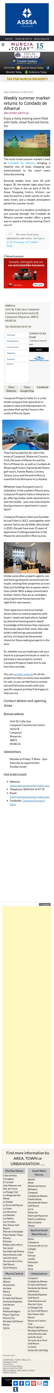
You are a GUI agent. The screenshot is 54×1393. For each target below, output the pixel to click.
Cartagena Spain (10, 1362)
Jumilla (31, 1258)
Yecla (30, 1268)
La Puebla (8, 1201)
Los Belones (9, 1215)
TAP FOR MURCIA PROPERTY (27, 79)
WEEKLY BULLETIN (41, 39)
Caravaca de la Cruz (38, 1245)
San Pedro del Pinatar (13, 1251)
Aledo (31, 1182)
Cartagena (8, 1178)
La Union (7, 1208)
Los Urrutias (9, 1221)
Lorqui (6, 1308)
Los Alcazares (10, 1211)
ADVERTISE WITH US (23, 39)
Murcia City (9, 1318)
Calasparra (33, 1242)
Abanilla (7, 1278)
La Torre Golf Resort (13, 1205)
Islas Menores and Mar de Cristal (12, 1187)
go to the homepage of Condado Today (26, 241)
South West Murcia (39, 1172)
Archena (7, 1288)
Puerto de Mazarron (38, 1215)
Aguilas (31, 1179)
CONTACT (9, 39)
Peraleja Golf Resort (13, 1321)
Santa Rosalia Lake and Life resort (12, 1256)
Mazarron (33, 1212)
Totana (31, 1225)
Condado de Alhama (21, 163)
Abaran (6, 1281)
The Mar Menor (14, 1170)
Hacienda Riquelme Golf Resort (12, 1303)
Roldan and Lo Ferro (13, 1244)
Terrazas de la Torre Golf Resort (12, 1263)
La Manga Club (10, 1192)
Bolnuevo (32, 1189)
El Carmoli (8, 1182)
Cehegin (32, 1249)
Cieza (30, 1252)
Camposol (33, 1192)
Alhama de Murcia (37, 1186)
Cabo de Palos (10, 1175)
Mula (30, 1265)
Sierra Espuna (35, 1222)
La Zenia (32, 1346)
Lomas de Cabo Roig (38, 1350)
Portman (7, 1241)
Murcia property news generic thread (18, 1370)
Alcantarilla (9, 1284)
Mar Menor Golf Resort (11, 1227)
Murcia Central (14, 1273)
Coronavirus (8, 1364)
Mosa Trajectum (11, 1314)
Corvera (7, 1294)
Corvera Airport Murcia (12, 1366)
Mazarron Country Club (37, 1322)
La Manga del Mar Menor (12, 1197)
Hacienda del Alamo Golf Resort (37, 1204)
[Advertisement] (27, 1025)
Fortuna (32, 1255)
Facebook (42, 387)
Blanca (6, 1291)
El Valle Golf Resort (12, 1298)
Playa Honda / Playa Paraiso (13, 1236)
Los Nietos (8, 1218)
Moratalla (33, 1262)
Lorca (30, 1209)
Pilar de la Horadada (13, 1231)
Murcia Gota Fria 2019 (12, 1368)
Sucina (6, 1328)
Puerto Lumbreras (37, 1219)
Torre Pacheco (10, 1267)
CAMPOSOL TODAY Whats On (17, 1360)
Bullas (31, 1239)
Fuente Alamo (35, 1199)
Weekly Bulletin (9, 1373)
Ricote (6, 1324)
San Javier (8, 1248)
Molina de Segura (11, 1311)
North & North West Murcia (39, 1232)
